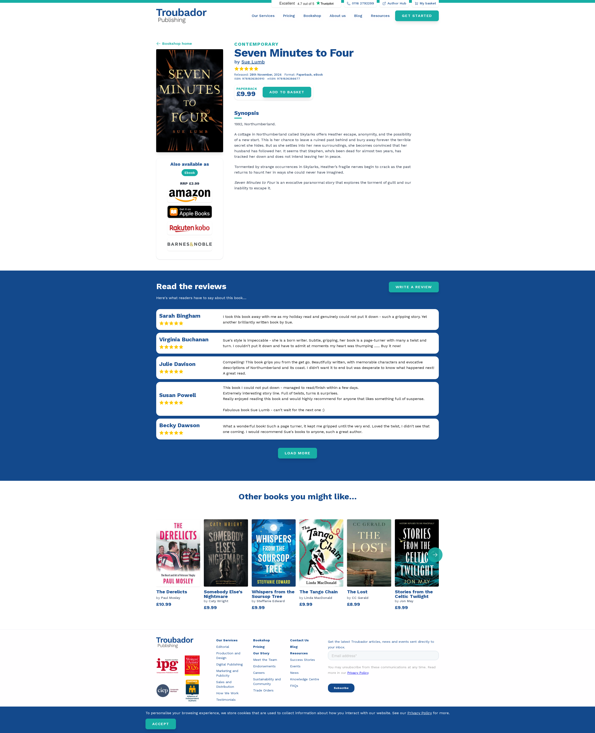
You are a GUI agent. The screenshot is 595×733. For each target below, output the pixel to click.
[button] (435, 554)
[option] (180, 565)
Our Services (263, 15)
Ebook (190, 172)
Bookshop (312, 15)
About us (338, 15)
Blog (358, 15)
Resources (380, 15)
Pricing (289, 15)
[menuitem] (263, 16)
